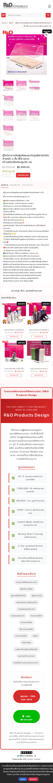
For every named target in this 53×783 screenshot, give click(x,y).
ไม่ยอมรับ (33, 779)
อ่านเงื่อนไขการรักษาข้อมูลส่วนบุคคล (35, 774)
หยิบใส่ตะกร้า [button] (14, 336)
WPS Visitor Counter (32, 759)
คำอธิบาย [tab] (4, 185)
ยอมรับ (22, 779)
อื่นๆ (23, 290)
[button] (46, 34)
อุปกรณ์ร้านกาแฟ (34, 290)
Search (48, 15)
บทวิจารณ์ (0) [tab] (27, 185)
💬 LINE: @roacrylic (26, 718)
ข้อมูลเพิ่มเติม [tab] (15, 185)
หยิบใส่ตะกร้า (23, 175)
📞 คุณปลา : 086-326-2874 (26, 698)
